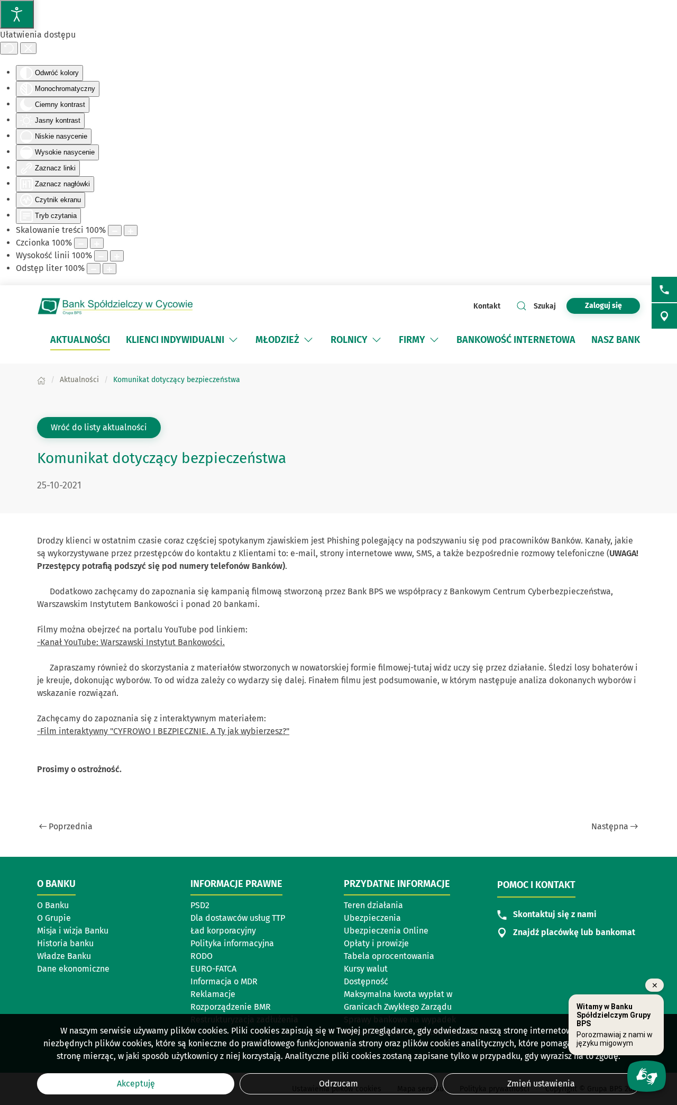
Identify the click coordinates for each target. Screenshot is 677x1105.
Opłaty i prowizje (376, 943)
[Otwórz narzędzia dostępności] (17, 14)
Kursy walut (366, 969)
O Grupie (54, 918)
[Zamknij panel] (28, 48)
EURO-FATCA (213, 969)
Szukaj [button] (545, 306)
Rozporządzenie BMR (230, 1007)
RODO (201, 956)
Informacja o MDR (224, 981)
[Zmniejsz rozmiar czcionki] (81, 243)
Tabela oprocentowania (389, 956)
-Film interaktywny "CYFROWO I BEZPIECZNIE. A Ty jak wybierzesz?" (163, 731)
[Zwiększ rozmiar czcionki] (97, 243)
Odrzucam (338, 1084)
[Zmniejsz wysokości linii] (101, 255)
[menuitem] (80, 340)
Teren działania (373, 905)
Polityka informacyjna (232, 943)
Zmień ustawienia (541, 1084)
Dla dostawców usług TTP (237, 918)
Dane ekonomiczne (73, 969)
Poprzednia (71, 826)
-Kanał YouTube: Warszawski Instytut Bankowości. (131, 642)
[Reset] (9, 48)
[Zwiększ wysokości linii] (117, 255)
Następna (609, 826)
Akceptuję (136, 1084)
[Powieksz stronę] (131, 230)
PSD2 (199, 905)
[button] (233, 340)
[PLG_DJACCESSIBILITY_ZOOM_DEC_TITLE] (115, 230)
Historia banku (65, 943)
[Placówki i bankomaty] (664, 316)
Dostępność (366, 981)
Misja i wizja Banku (72, 931)
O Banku (53, 905)
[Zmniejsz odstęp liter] (93, 268)
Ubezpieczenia (372, 918)
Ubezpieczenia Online (386, 931)
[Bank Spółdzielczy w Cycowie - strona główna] (116, 306)
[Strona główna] (41, 379)
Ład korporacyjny (223, 931)
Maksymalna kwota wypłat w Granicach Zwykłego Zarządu (398, 1000)
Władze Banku (64, 956)
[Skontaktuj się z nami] (664, 289)
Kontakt (486, 306)
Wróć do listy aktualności (99, 427)
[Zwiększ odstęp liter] (109, 268)
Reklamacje (212, 994)
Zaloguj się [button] (603, 305)
